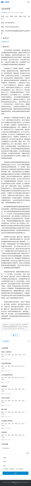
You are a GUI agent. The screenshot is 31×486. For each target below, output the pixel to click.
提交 (15, 473)
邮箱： (5, 461)
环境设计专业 (5, 42)
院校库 (21, 12)
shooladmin (4, 12)
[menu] (28, 2)
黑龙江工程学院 (6, 352)
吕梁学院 (4, 432)
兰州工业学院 (5, 398)
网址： (5, 465)
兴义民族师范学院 (6, 375)
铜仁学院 (4, 409)
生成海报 (6, 341)
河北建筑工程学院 (6, 421)
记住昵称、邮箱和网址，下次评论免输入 (13, 469)
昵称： (5, 457)
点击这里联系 (11, 326)
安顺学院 (4, 386)
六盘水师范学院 (6, 363)
